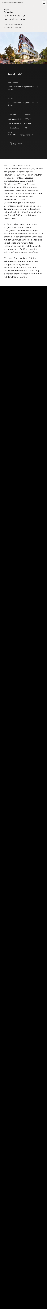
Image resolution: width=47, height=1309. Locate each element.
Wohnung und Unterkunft (12, 27)
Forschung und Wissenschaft (14, 24)
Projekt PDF (18, 144)
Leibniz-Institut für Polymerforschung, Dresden (23, 88)
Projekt (6, 10)
